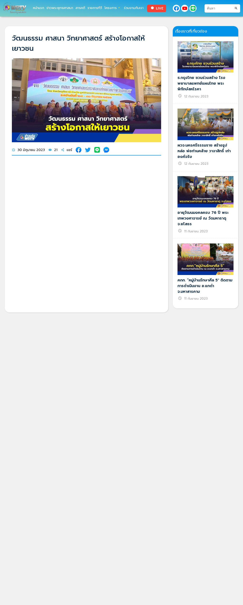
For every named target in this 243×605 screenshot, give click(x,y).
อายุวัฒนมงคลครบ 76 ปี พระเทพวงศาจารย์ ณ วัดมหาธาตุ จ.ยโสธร (203, 218)
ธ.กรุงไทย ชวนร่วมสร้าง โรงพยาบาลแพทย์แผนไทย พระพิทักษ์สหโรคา (201, 83)
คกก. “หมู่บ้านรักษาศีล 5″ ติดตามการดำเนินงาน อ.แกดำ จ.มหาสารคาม (205, 285)
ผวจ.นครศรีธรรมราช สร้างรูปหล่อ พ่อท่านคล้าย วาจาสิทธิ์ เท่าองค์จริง (204, 151)
